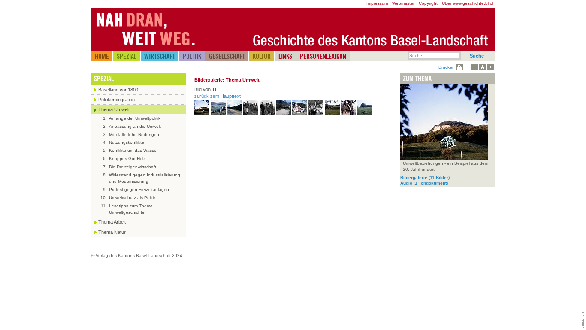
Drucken (446, 67)
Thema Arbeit (112, 221)
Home (102, 56)
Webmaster (403, 3)
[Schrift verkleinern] (474, 67)
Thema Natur (112, 232)
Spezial (126, 56)
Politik (192, 56)
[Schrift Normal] (482, 67)
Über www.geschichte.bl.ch (468, 3)
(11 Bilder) (425, 177)
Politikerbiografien (116, 99)
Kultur (262, 56)
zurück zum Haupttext (217, 96)
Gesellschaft (227, 56)
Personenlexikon (323, 56)
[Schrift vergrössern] (490, 67)
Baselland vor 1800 (118, 89)
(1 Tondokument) (424, 183)
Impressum (377, 3)
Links (285, 56)
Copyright (428, 3)
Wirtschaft (159, 56)
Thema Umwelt (114, 109)
